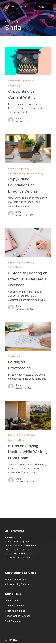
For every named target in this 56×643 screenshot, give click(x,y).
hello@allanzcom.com (19, 557)
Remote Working (35, 173)
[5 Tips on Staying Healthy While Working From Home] (28, 415)
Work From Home (16, 440)
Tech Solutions (13, 621)
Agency (12, 168)
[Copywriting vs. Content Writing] (28, 61)
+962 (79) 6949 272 (24, 553)
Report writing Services (17, 615)
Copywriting (14, 80)
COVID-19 (13, 435)
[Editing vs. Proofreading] (28, 336)
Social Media (14, 267)
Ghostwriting (28, 80)
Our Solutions (12, 600)
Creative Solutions (15, 610)
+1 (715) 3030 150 (20, 549)
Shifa (18, 118)
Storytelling (14, 85)
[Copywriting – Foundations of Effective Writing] (28, 148)
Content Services (14, 605)
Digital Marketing (16, 173)
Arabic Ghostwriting (15, 579)
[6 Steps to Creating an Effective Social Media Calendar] (28, 242)
